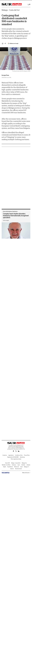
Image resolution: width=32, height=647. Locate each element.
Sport (21, 466)
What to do (16, 466)
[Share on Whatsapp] (3, 44)
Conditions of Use (18, 455)
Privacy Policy (27, 455)
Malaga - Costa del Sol (10, 10)
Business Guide (18, 468)
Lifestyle (28, 465)
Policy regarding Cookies (16, 459)
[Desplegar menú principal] (29, 4)
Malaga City (24, 463)
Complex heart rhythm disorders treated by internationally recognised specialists (16, 216)
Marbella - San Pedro (6, 465)
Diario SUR (7, 463)
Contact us (4, 455)
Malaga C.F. (26, 466)
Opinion (12, 468)
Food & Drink (10, 466)
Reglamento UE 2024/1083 (12, 457)
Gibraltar (23, 465)
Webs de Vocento (25, 472)
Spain (19, 465)
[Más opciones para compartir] (5, 44)
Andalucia (14, 465)
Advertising (22, 457)
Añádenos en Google (14, 43)
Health (4, 466)
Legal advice (11, 455)
